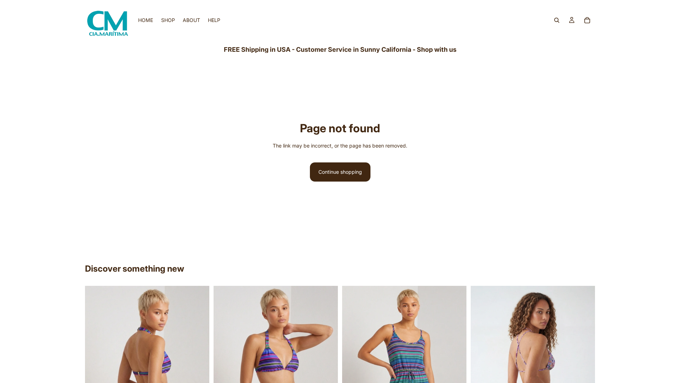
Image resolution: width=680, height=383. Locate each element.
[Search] (557, 20)
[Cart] (587, 20)
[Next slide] (198, 369)
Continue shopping (340, 172)
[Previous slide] (95, 369)
